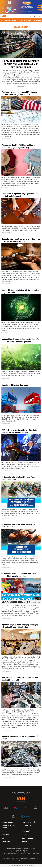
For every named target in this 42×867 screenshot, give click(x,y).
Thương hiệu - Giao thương (8, 777)
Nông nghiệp (26, 831)
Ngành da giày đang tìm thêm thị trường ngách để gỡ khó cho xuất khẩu (18, 574)
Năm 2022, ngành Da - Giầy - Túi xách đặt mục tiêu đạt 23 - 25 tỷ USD (19, 678)
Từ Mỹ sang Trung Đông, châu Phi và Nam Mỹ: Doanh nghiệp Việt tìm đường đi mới (21, 63)
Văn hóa (4, 838)
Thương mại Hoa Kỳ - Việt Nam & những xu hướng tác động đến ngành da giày (18, 146)
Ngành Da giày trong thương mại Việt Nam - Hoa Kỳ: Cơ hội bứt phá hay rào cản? (20, 240)
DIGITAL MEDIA (6, 842)
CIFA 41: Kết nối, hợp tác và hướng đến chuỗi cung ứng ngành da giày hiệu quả (19, 431)
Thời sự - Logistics (11, 20)
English (24, 842)
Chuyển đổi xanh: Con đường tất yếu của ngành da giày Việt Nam (20, 291)
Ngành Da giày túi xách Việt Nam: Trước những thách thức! (18, 478)
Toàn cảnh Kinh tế (25, 20)
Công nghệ (5, 835)
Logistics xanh (5, 378)
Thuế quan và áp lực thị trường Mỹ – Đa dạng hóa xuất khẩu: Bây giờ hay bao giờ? (19, 93)
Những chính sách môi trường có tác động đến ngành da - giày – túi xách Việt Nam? (20, 340)
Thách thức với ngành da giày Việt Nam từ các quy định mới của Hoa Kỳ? (19, 195)
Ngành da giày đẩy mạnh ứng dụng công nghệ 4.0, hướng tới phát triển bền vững (19, 626)
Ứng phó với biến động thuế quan (14, 385)
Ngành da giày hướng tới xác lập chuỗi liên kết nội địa (19, 737)
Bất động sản (26, 825)
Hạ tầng (4, 831)
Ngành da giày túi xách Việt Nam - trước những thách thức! (18, 525)
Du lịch (24, 835)
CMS (18, 865)
